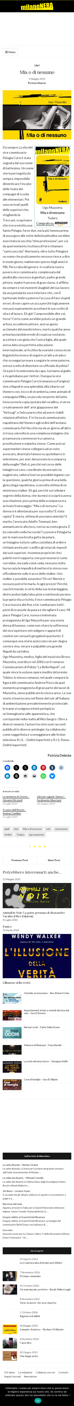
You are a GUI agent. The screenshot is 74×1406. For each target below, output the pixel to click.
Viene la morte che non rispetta (38, 1302)
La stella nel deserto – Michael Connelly (23, 1177)
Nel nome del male (12, 1204)
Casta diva (25, 1342)
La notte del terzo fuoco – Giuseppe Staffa (46, 1061)
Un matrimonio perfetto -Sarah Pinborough (45, 1289)
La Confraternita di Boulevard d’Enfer (41, 1262)
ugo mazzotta (36, 834)
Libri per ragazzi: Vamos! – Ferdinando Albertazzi (51, 798)
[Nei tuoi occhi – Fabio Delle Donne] (12, 1033)
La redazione (25, 1372)
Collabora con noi (45, 1372)
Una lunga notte (29, 1356)
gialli (6, 828)
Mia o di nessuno (32, 828)
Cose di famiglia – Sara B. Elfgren (41, 1079)
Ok (38, 1400)
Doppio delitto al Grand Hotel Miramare (24, 1217)
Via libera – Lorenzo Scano (16, 1191)
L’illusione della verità (16, 982)
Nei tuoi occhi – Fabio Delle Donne (42, 1027)
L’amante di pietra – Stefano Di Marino (42, 1329)
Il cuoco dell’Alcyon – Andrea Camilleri (14, 811)
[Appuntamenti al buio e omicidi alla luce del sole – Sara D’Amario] (12, 1015)
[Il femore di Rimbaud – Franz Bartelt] (12, 1050)
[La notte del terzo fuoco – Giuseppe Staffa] (12, 1067)
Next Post (54, 860)
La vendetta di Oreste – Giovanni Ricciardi (16, 798)
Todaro (20, 834)
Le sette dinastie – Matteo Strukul (20, 1164)
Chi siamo (9, 1372)
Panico (7, 926)
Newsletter (30, 1376)
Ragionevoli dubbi (30, 1316)
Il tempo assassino (30, 1276)
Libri (37, 65)
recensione (61, 828)
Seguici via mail (12, 1376)
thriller (8, 834)
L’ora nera (8, 1230)
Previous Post (19, 860)
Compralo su (45, 223)
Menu (11, 52)
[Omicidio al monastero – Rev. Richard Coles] (12, 998)
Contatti (63, 1372)
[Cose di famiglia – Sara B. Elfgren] (12, 1084)
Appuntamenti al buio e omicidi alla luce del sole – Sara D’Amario (46, 1012)
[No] (69, 1395)
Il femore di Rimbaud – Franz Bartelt (43, 1045)
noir (48, 828)
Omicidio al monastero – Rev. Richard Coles (46, 993)
